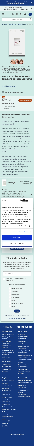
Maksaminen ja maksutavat (6, 342)
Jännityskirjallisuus (7, 416)
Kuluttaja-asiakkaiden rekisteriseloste (24, 351)
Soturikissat (5, 426)
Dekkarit (14, 300)
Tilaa (17, 311)
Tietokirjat (14, 291)
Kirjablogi (5, 383)
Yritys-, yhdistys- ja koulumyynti (8, 353)
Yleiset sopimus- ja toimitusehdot (23, 347)
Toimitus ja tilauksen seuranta (8, 337)
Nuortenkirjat (15, 297)
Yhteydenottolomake (24, 380)
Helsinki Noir (6, 404)
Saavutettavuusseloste (25, 359)
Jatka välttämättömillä (17, 244)
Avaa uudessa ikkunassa (24, 182)
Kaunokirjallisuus (16, 288)
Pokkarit (14, 306)
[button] (3, 14)
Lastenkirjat (15, 294)
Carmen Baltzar (7, 67)
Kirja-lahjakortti (6, 364)
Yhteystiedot (22, 338)
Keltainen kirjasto (17, 303)
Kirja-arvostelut (6, 361)
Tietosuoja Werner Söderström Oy (23, 365)
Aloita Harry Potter (7, 407)
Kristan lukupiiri (7, 397)
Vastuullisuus (22, 344)
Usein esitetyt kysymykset (6, 358)
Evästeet (20, 362)
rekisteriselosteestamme (17, 318)
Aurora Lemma (18, 67)
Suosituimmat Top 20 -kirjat (8, 410)
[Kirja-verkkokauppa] (7, 326)
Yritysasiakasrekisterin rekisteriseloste (25, 356)
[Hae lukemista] (30, 19)
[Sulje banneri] (31, 200)
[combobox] (17, 19)
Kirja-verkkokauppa (17, 434)
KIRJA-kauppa (6, 366)
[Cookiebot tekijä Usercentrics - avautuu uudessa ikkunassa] (21, 200)
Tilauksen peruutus (7, 350)
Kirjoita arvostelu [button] (17, 248)
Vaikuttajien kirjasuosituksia (6, 400)
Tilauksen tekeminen (8, 334)
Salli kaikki (16, 238)
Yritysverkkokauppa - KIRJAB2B (24, 372)
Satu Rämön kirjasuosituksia (6, 389)
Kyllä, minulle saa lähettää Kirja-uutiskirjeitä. (16, 280)
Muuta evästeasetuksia (20, 232)
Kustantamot (22, 341)
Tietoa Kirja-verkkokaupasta (22, 335)
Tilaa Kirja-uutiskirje (8, 380)
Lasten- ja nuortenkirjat (6, 420)
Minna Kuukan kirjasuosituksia (6, 394)
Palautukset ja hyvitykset (6, 346)
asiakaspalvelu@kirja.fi (25, 382)
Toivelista (5, 371)
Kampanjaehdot (23, 369)
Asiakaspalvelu (6, 369)
